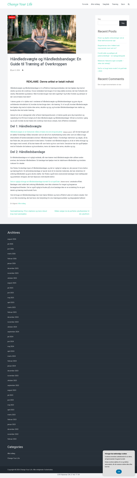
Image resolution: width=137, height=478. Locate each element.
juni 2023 (10, 400)
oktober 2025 (12, 278)
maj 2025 (10, 298)
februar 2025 (11, 312)
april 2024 (10, 351)
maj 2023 (10, 405)
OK (119, 472)
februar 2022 (11, 439)
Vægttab (106, 4)
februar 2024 (11, 361)
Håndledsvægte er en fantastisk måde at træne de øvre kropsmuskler (36, 132)
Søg (99, 19)
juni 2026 (10, 249)
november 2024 (12, 322)
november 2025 (12, 273)
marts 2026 (11, 254)
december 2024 (12, 317)
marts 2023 (11, 415)
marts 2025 (11, 307)
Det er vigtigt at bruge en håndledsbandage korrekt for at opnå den (35, 182)
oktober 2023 (12, 380)
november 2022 (12, 434)
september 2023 (13, 385)
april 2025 (10, 302)
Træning (115, 4)
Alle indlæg (95, 4)
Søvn (123, 4)
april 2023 (10, 410)
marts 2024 (11, 356)
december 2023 (12, 371)
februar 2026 (11, 259)
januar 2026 (11, 263)
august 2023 (11, 390)
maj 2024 (10, 346)
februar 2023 (11, 419)
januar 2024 (11, 366)
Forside (85, 4)
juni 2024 (10, 341)
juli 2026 (10, 244)
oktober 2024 (12, 327)
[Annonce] (41, 34)
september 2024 (13, 332)
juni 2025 (10, 293)
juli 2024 (10, 337)
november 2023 (12, 376)
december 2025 (12, 268)
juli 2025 (10, 288)
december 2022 (12, 429)
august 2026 (11, 239)
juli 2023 (10, 395)
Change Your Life (19, 4)
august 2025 (11, 283)
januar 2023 (11, 424)
